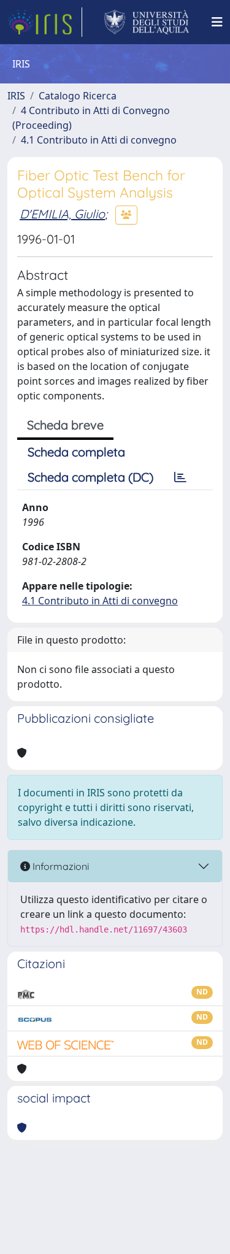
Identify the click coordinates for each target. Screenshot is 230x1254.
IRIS (16, 95)
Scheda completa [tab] (76, 452)
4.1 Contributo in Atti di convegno (99, 140)
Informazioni (59, 866)
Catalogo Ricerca (78, 95)
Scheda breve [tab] (65, 425)
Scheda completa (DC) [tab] (90, 477)
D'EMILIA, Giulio (62, 213)
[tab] (180, 477)
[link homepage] (44, 22)
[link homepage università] (146, 22)
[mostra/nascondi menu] (217, 22)
